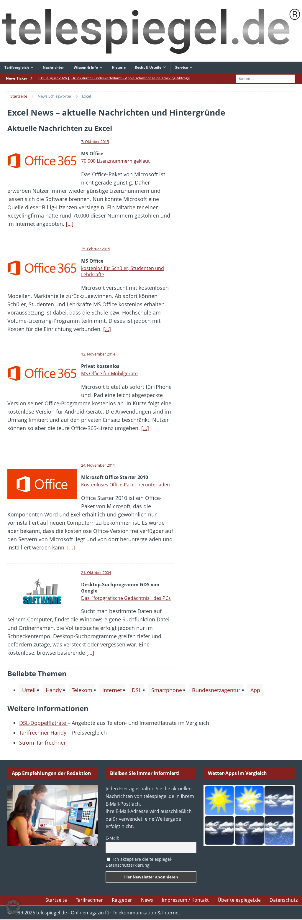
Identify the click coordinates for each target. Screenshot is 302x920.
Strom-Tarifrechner (42, 742)
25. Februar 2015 (95, 248)
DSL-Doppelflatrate (43, 722)
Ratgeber (122, 900)
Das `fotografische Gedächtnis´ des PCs (126, 598)
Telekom (82, 690)
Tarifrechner (89, 900)
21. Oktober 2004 (96, 572)
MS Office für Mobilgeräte (109, 373)
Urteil (29, 690)
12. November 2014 (98, 354)
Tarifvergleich (16, 67)
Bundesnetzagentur (216, 690)
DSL (136, 690)
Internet (112, 690)
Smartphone (166, 690)
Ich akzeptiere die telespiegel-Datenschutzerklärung (139, 862)
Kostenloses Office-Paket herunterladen (125, 484)
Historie (119, 67)
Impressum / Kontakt (185, 900)
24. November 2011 (98, 465)
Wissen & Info (86, 67)
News (147, 900)
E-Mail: (112, 838)
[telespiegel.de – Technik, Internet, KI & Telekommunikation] (151, 31)
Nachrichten (54, 67)
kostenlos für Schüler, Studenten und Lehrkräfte (122, 271)
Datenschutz (284, 900)
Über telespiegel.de (239, 900)
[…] (69, 223)
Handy (54, 690)
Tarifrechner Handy (43, 732)
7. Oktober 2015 (95, 141)
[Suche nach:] (265, 78)
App (255, 690)
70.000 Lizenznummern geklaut (115, 161)
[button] (13, 907)
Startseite (56, 900)
